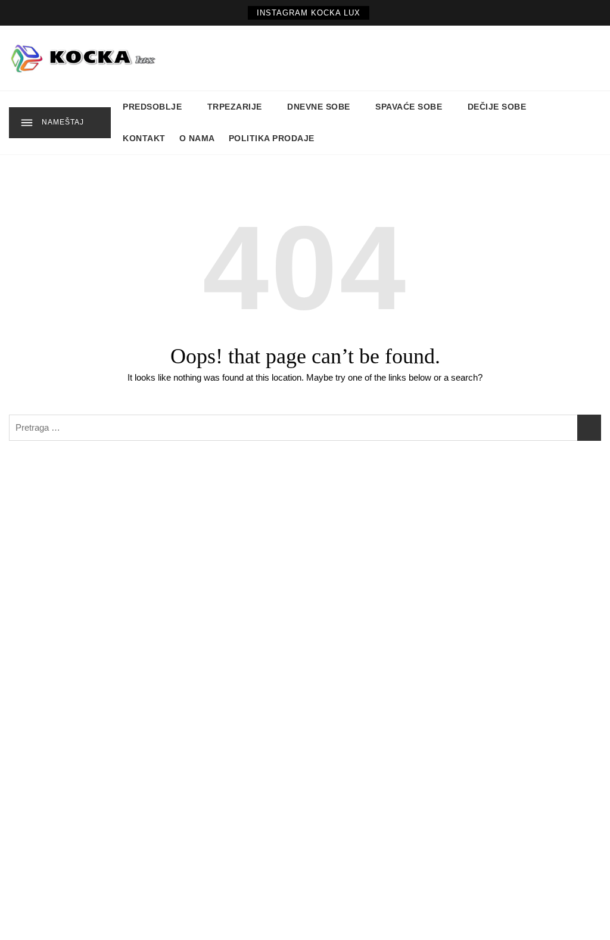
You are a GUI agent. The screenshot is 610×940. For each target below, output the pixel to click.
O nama (197, 138)
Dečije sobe (497, 106)
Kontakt (144, 138)
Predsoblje (152, 106)
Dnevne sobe (318, 106)
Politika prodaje (272, 138)
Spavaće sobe (408, 106)
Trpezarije (234, 106)
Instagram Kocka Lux (308, 12)
